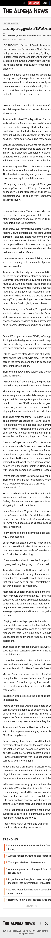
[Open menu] (3, 3)
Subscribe (34, 3)
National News (11, 23)
